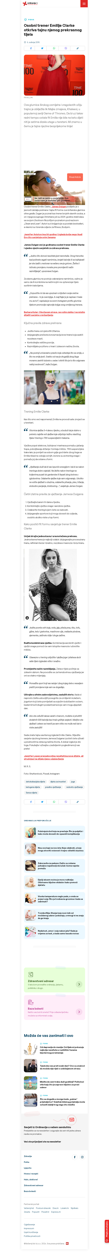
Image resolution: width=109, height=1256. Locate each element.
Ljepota (27, 1168)
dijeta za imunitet (58, 781)
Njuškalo (74, 1208)
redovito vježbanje (74, 787)
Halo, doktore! (31, 1179)
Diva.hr (56, 1208)
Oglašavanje (29, 1224)
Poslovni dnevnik (43, 1208)
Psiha (26, 1162)
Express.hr (56, 1212)
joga (73, 781)
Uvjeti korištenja (31, 1232)
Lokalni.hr (65, 1208)
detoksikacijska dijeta (35, 781)
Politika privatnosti (32, 1236)
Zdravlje (28, 1156)
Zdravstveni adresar (33, 1185)
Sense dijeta (31, 793)
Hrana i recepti (31, 1174)
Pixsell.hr (45, 1212)
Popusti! (35, 1212)
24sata (27, 1212)
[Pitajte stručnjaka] (107, 1231)
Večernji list (29, 1208)
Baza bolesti (30, 1191)
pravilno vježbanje (53, 787)
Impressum (29, 1228)
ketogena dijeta (33, 787)
